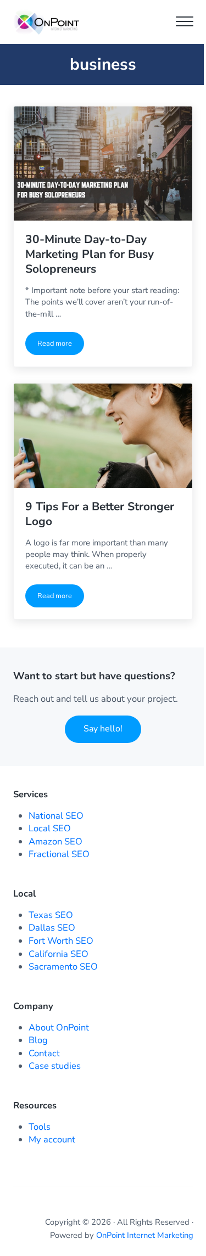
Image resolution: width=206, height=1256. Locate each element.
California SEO (58, 954)
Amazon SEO (55, 841)
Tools (40, 1126)
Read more (60, 345)
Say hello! (103, 729)
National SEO (56, 815)
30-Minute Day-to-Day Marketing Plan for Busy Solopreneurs (89, 254)
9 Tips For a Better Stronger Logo (99, 513)
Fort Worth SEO (61, 940)
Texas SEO (51, 915)
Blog (38, 1040)
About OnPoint (59, 1027)
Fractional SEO (59, 854)
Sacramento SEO (63, 966)
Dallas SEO (52, 927)
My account (52, 1139)
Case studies (55, 1066)
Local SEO (50, 828)
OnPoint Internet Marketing (144, 1235)
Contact (44, 1053)
